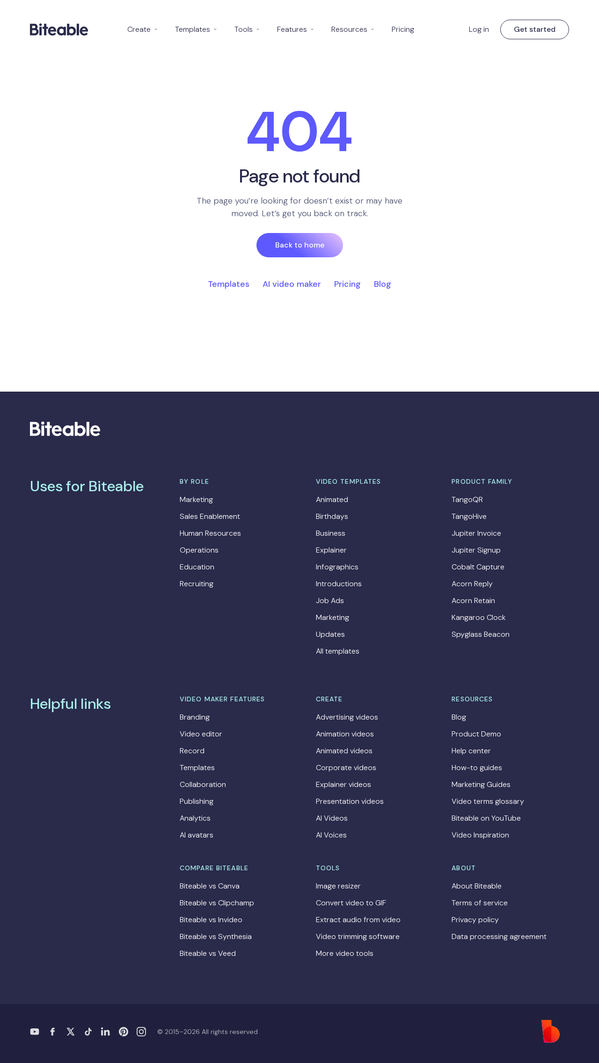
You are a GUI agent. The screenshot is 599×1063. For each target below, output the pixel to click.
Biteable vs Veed (208, 953)
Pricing (403, 29)
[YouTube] (34, 1031)
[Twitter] (70, 1031)
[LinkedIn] (105, 1031)
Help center (471, 751)
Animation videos (345, 734)
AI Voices (331, 835)
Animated (332, 499)
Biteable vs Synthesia (216, 936)
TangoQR (467, 499)
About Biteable (477, 886)
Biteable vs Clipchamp (217, 903)
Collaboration (203, 784)
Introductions (339, 584)
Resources (353, 29)
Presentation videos (350, 801)
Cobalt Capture (478, 567)
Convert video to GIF (351, 903)
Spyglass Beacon (481, 634)
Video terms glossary (488, 801)
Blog (382, 284)
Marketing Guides (481, 784)
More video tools (344, 953)
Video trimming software (358, 936)
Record (192, 751)
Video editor (201, 734)
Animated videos (344, 751)
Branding (195, 717)
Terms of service (480, 903)
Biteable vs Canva (210, 886)
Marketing (196, 499)
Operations (199, 550)
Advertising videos (347, 717)
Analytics (195, 818)
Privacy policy (475, 920)
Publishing (196, 801)
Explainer (331, 550)
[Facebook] (52, 1031)
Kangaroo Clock (479, 617)
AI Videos (332, 818)
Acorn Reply (472, 584)
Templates (196, 29)
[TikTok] (88, 1031)
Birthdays (332, 516)
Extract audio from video (358, 920)
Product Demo (476, 734)
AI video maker (292, 284)
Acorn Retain (473, 600)
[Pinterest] (123, 1031)
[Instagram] (141, 1031)
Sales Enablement (210, 516)
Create (142, 29)
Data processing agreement (499, 936)
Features (295, 29)
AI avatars (196, 835)
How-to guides (477, 767)
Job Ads (330, 600)
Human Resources (210, 533)
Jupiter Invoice (476, 533)
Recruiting (196, 584)
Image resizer (338, 886)
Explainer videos (343, 784)
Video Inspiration (480, 835)
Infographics (337, 567)
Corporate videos (346, 767)
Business (330, 533)
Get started (534, 29)
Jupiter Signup (476, 550)
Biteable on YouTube (486, 818)
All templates (337, 651)
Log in (479, 29)
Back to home (299, 245)
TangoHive (469, 516)
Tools (247, 29)
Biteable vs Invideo (211, 920)
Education (197, 567)
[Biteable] (59, 29)
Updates (330, 634)
